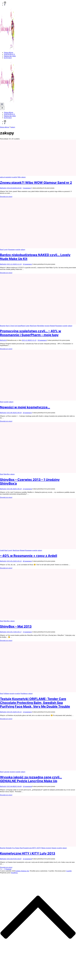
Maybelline (40, 326)
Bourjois (2, 326)
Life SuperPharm (19, 326)
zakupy (23, 177)
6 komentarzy (27, 188)
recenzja (47, 326)
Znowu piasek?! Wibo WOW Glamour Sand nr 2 (36, 182)
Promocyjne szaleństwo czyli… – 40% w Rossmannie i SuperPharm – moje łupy (30, 333)
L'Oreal (11, 326)
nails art (2, 177)
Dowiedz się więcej (6, 196)
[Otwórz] (2, 104)
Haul (1, 249)
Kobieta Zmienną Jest (22, 871)
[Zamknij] (2, 108)
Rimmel (52, 326)
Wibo (19, 177)
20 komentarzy (27, 413)
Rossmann (11, 249)
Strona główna (8, 52)
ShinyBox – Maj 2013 (16, 626)
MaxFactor (33, 326)
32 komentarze (27, 859)
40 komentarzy (27, 561)
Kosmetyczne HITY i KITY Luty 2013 (27, 853)
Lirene (27, 326)
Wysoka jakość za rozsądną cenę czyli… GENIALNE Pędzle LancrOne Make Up (31, 779)
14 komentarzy (27, 712)
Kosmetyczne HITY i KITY (32, 848)
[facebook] (5, 5)
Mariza (43, 848)
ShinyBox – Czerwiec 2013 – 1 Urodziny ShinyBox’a (30, 481)
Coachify (69, 871)
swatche (14, 177)
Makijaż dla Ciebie (10, 56)
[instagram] (5, 3)
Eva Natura (15, 848)
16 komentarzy (27, 264)
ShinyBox (6, 474)
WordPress (14, 873)
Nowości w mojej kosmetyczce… (25, 407)
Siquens (54, 848)
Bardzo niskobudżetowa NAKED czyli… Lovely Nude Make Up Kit (35, 257)
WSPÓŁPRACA (9, 54)
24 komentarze (27, 786)
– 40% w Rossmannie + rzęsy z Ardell (28, 556)
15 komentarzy (27, 632)
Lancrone (6, 772)
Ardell (2, 550)
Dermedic (9, 848)
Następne (8, 869)
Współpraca (24, 693)
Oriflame (6, 693)
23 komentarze (27, 489)
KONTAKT (8, 58)
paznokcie (8, 177)
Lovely (5, 249)
